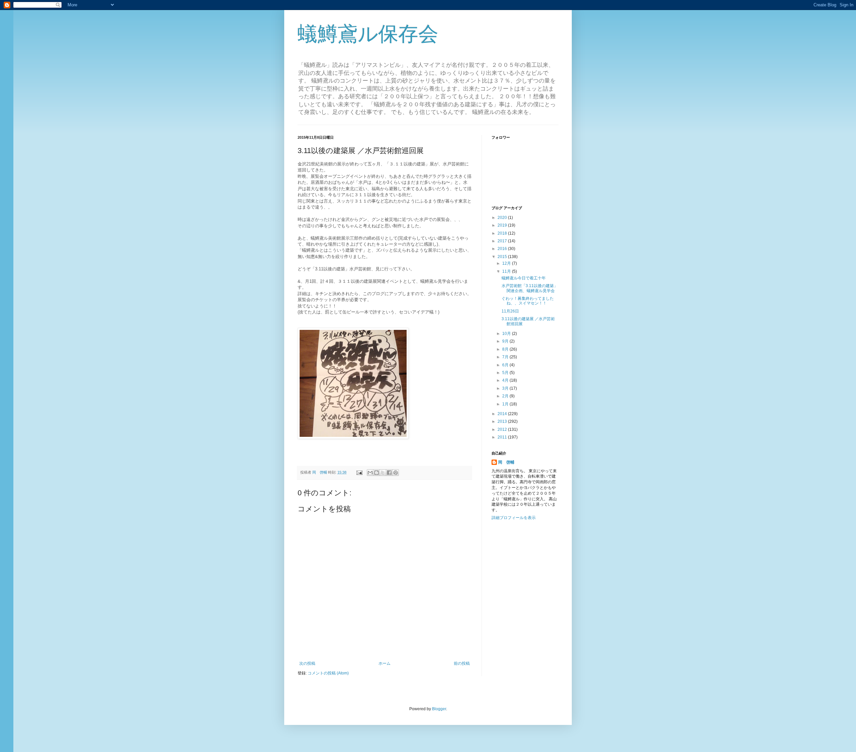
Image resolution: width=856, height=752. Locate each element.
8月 (506, 349)
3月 (506, 388)
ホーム (385, 663)
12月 (507, 263)
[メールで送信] (370, 472)
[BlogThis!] (376, 472)
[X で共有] (383, 472)
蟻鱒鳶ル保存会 (368, 34)
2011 (503, 437)
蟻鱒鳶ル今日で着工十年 (524, 278)
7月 (506, 357)
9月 (506, 341)
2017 (503, 241)
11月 (507, 271)
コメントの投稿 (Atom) (328, 673)
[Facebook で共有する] (389, 472)
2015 (503, 256)
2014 (503, 413)
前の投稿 (462, 663)
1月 (506, 404)
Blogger (439, 709)
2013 (503, 421)
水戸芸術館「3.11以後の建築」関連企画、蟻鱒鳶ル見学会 (530, 288)
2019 (503, 225)
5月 (506, 372)
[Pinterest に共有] (395, 472)
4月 (506, 380)
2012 (503, 429)
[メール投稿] (359, 472)
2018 (503, 233)
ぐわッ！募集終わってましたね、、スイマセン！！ (528, 300)
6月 (506, 365)
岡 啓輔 (506, 462)
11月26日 (510, 311)
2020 (503, 217)
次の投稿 (307, 663)
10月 (507, 333)
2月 (506, 396)
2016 (503, 248)
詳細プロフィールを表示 (514, 517)
